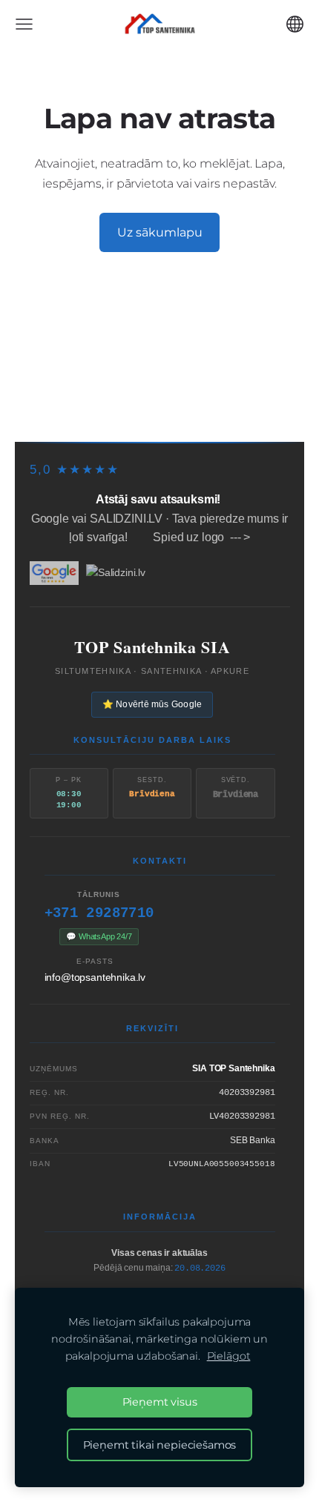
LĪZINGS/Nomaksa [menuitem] (98, 358)
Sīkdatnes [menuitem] (160, 411)
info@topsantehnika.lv (95, 977)
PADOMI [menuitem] (62, 384)
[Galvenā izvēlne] (24, 24)
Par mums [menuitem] (141, 384)
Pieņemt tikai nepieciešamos (160, 1445)
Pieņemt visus (159, 1402)
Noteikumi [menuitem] (228, 384)
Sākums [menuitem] (73, 332)
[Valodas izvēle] (294, 24)
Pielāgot (229, 1356)
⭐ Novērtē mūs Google (152, 704)
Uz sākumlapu (160, 232)
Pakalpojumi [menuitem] (217, 358)
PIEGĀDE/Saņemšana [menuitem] (186, 332)
